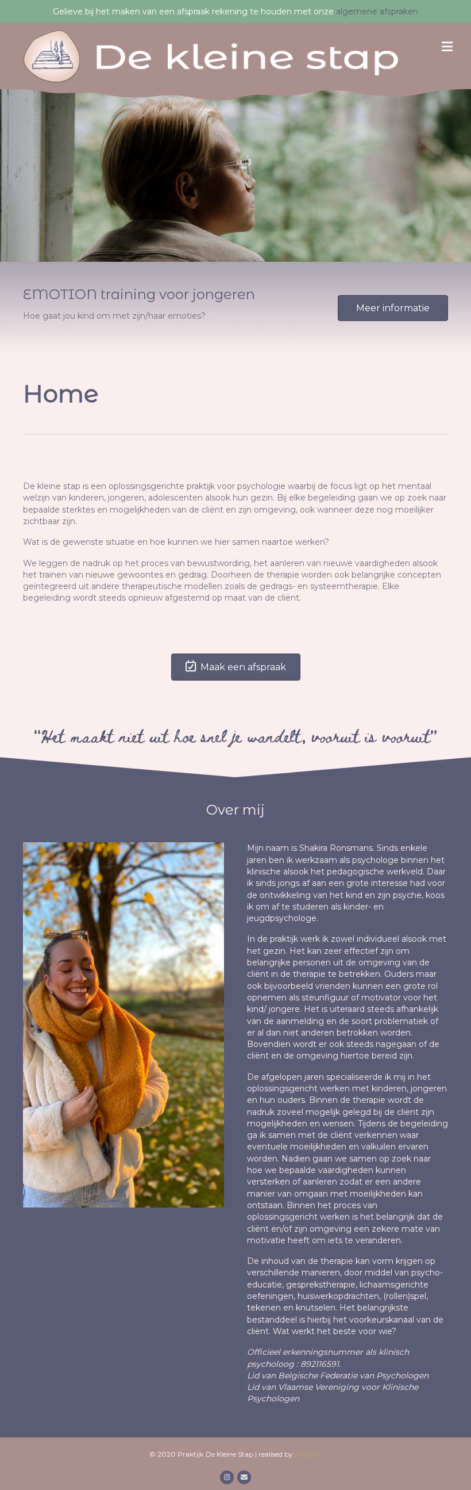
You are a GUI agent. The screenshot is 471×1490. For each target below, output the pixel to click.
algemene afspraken (377, 11)
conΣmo (308, 1454)
